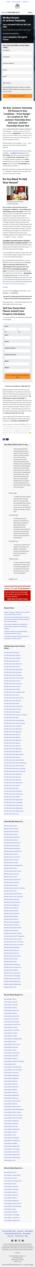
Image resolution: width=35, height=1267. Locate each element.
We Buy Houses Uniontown (12, 979)
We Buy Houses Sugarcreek (12, 973)
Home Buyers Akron (10, 1172)
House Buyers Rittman (11, 1126)
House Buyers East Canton (12, 1044)
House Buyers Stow (10, 1135)
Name (7, 326)
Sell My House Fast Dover (11, 695)
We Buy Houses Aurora (11, 834)
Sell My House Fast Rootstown (13, 783)
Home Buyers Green (10, 1184)
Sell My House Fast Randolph (13, 774)
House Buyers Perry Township (13, 1115)
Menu (30, 12)
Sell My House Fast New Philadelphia (15, 763)
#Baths (7, 368)
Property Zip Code (11, 355)
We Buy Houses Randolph (12, 947)
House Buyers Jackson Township (14, 1061)
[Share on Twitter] (7, 439)
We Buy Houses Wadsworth (12, 981)
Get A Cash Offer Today (9, 1231)
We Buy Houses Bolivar (11, 840)
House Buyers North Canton (12, 1112)
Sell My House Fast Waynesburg (13, 811)
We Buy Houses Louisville (11, 899)
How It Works (29, 1231)
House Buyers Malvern (11, 1081)
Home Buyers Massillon (11, 1195)
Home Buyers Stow (10, 1209)
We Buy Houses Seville (11, 959)
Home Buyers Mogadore (11, 1201)
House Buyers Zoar (10, 1160)
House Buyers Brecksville (11, 1016)
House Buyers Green (10, 1050)
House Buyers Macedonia (11, 1075)
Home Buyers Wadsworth (12, 1220)
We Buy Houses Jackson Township (14, 888)
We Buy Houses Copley (11, 863)
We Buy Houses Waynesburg (12, 984)
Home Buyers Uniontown (12, 1218)
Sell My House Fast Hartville (12, 709)
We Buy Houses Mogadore (12, 922)
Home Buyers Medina (10, 1198)
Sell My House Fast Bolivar (12, 667)
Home (8, 2)
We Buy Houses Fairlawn (11, 874)
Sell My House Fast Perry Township (14, 769)
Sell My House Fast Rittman (12, 780)
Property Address (9, 63)
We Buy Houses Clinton (11, 860)
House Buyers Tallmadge (11, 1149)
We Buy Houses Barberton (12, 837)
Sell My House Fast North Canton (14, 766)
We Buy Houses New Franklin (13, 933)
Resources (11, 1236)
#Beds (7, 361)
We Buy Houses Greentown (12, 880)
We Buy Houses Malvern (11, 908)
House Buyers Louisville (11, 1073)
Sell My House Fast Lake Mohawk (14, 720)
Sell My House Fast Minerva (12, 746)
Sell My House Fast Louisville (13, 726)
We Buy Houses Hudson (11, 885)
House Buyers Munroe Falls (12, 1101)
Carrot (31, 1264)
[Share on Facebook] (4, 439)
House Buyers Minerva (11, 1092)
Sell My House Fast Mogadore (13, 749)
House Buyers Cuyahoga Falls (13, 1039)
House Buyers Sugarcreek (11, 1146)
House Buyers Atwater (11, 1005)
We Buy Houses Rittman (11, 953)
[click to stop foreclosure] (17, 593)
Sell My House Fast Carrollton (13, 684)
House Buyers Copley (10, 1036)
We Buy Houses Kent (10, 891)
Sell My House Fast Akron (11, 653)
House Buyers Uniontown (12, 1152)
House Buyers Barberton (11, 1010)
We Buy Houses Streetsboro (12, 967)
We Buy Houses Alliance (11, 829)
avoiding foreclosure (17, 153)
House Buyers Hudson (10, 1059)
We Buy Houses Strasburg (12, 964)
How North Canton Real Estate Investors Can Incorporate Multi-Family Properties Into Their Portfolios (16, 619)
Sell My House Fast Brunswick (13, 675)
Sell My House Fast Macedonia (13, 729)
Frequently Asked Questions (13, 1233)
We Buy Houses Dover (10, 868)
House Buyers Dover (10, 1042)
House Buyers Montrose (11, 1098)
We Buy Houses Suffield (11, 970)
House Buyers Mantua (10, 1084)
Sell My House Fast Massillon (13, 740)
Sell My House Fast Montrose (13, 752)
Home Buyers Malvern (11, 1192)
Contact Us (25, 2)
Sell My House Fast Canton (12, 681)
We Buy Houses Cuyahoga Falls (13, 865)
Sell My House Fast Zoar (11, 814)
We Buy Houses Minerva (11, 919)
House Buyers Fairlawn (11, 1047)
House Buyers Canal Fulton (12, 1025)
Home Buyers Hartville (11, 1187)
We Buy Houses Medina (11, 916)
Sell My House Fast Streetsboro (13, 794)
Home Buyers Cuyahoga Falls (13, 1181)
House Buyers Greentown (12, 1053)
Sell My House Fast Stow (11, 788)
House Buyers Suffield (10, 1143)
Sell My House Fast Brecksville (13, 669)
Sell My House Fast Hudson (12, 712)
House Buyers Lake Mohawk (12, 1067)
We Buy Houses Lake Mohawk (13, 894)
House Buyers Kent (10, 1064)
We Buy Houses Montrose (12, 925)
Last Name (6, 57)
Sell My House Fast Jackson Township (15, 715)
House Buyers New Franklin (12, 1107)
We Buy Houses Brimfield (11, 846)
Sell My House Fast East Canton (13, 698)
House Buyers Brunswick (11, 1022)
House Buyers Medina (10, 1090)
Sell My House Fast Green (11, 703)
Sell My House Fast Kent (11, 718)
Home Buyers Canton (10, 1178)
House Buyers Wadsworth (12, 1155)
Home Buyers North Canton (12, 1203)
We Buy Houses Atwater (11, 831)
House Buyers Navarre (11, 1104)
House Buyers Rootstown (12, 1129)
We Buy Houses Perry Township (13, 942)
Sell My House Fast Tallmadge (13, 802)
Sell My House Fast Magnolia (12, 732)
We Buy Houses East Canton (12, 871)
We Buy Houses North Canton (13, 939)
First (6, 332)
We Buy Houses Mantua (11, 911)
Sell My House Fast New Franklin (14, 760)
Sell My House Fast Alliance (12, 655)
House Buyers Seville (10, 1132)
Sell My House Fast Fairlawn (12, 701)
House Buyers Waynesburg (12, 1158)
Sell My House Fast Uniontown (13, 805)
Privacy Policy (19, 1236)
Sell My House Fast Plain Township (14, 771)
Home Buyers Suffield (10, 1212)
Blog (26, 1236)
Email (5, 76)
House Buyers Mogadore (11, 1095)
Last (19, 332)
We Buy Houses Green (10, 877)
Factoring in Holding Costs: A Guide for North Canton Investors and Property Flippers (16, 626)
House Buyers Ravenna (11, 1124)
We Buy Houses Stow (10, 962)
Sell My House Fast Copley (12, 689)
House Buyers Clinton (10, 1033)
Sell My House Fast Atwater (12, 658)
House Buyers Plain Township (13, 1118)
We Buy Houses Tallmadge (12, 976)
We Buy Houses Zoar (10, 987)
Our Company (16, 2)
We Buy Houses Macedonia (12, 902)
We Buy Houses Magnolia (11, 905)
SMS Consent (7, 83)
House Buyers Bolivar (10, 1013)
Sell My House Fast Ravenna (12, 777)
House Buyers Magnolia (11, 1078)
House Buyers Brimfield (11, 1019)
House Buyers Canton (10, 1027)
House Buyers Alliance (11, 1002)
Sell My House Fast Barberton (13, 664)
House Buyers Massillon (11, 1087)
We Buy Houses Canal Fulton (12, 851)
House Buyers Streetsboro (12, 1141)
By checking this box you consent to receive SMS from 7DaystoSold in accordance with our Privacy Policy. (17, 89)
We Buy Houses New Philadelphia (14, 936)
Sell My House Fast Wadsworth (13, 808)
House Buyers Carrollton (11, 1030)
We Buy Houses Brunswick (12, 848)
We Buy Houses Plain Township (13, 945)
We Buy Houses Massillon (11, 914)
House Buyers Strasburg (11, 1138)
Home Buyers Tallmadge (11, 1215)
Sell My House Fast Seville (12, 785)
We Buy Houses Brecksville (12, 843)
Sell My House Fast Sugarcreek (13, 800)
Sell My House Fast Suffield (12, 797)
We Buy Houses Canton (11, 854)
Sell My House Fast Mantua (12, 737)
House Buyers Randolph (11, 1121)
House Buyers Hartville (11, 1056)
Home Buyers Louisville (11, 1189)
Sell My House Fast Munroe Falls (14, 754)
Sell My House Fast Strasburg (13, 791)
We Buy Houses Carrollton (12, 857)
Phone (5, 70)
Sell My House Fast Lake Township (14, 723)
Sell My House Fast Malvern (12, 735)
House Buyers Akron (10, 999)
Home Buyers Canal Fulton (12, 1175)
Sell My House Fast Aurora (12, 661)
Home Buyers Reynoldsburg (12, 1206)
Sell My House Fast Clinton (12, 686)
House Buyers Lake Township (13, 1070)
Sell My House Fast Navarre (12, 757)
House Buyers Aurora (10, 1008)
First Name (6, 50)
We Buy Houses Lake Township (13, 897)
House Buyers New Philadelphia (14, 1109)
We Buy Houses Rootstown (12, 956)
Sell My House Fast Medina (12, 743)
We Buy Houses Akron (10, 826)
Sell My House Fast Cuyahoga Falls (14, 692)
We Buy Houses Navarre (11, 930)
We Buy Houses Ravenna (11, 950)
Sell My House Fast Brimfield (12, 672)
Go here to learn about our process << (14, 284)
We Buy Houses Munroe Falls (12, 928)
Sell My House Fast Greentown (13, 706)
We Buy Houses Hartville (11, 882)
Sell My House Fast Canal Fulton (14, 678)
